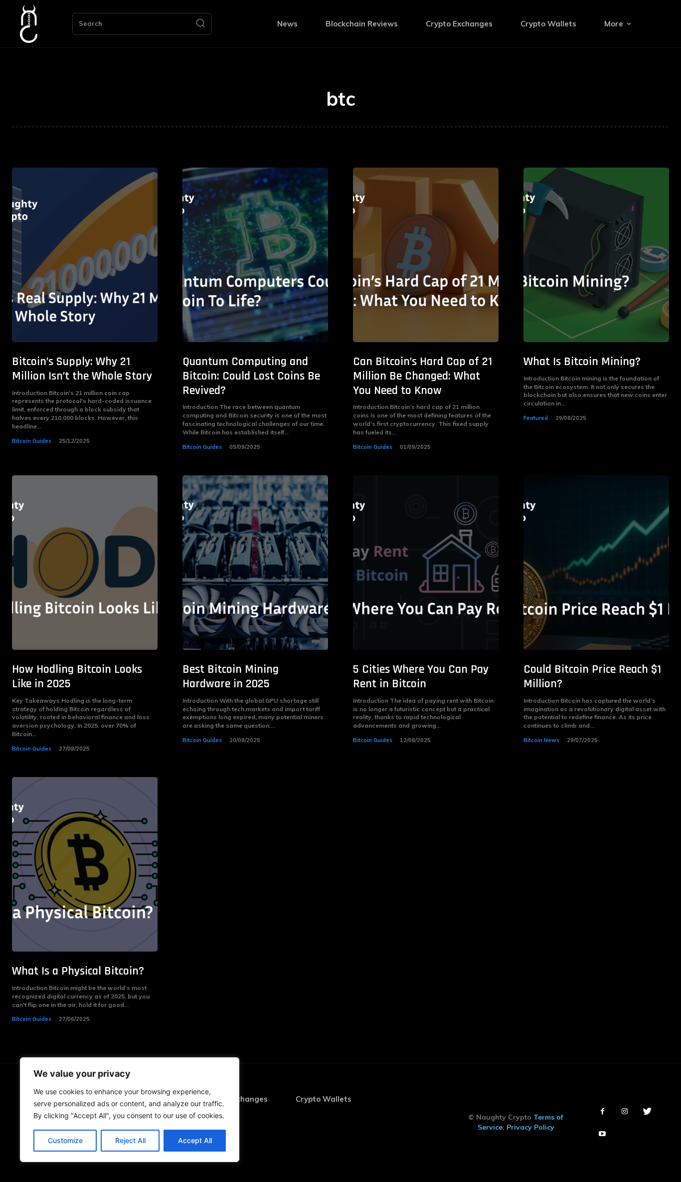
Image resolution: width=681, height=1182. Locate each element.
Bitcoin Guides (31, 440)
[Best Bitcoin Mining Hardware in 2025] (255, 562)
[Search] (200, 24)
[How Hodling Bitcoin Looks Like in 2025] (85, 562)
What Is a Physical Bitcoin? (78, 971)
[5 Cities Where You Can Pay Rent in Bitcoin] (426, 562)
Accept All (195, 1140)
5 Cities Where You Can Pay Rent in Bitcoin (421, 676)
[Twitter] (647, 1111)
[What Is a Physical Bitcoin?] (85, 864)
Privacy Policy (530, 1127)
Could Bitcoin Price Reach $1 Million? (592, 676)
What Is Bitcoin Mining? (582, 361)
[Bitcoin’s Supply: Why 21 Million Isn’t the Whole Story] (85, 255)
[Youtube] (602, 1134)
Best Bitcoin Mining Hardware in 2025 (230, 676)
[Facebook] (602, 1111)
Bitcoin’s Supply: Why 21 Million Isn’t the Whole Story (82, 369)
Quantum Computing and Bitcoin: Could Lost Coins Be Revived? (251, 376)
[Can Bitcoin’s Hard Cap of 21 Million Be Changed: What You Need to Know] (426, 255)
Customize (65, 1140)
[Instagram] (625, 1111)
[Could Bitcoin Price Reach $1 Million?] (596, 562)
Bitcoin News (541, 740)
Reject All (130, 1140)
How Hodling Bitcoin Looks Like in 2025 (77, 676)
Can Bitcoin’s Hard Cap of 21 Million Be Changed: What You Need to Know (422, 376)
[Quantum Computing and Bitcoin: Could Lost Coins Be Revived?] (255, 255)
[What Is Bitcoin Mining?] (596, 255)
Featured (535, 417)
